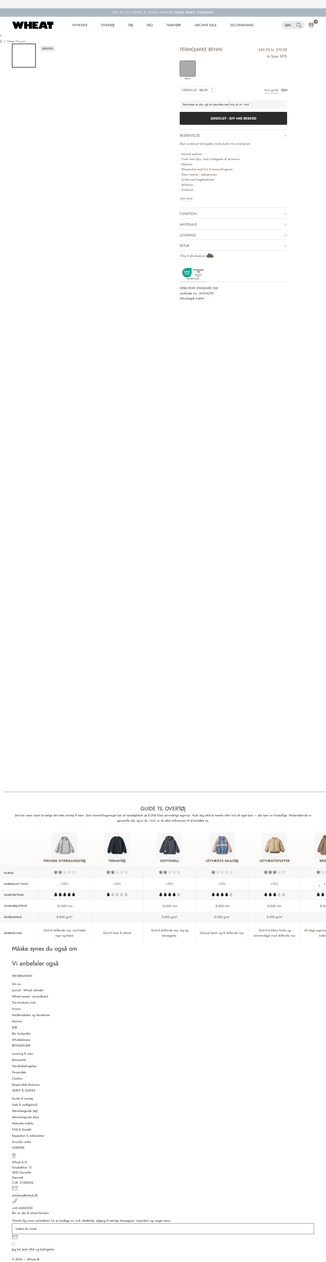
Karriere (17, 1021)
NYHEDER (79, 25)
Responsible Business (25, 1084)
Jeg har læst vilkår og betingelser (33, 1249)
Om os (16, 984)
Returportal (19, 1060)
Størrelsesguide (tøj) (25, 1111)
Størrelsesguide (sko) (25, 1117)
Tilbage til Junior (16, 41)
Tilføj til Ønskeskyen (193, 256)
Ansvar (16, 1008)
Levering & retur (22, 1053)
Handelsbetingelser (24, 1066)
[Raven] (188, 69)
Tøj (130, 25)
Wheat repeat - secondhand (30, 996)
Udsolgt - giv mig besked (233, 118)
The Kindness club (24, 1002)
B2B (14, 1027)
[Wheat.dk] (33, 25)
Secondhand (242, 25)
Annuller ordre (21, 1142)
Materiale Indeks (22, 1123)
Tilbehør (173, 25)
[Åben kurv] (311, 25)
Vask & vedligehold (24, 1104)
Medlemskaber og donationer (31, 1015)
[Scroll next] (319, 886)
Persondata (19, 1072)
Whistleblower (21, 1040)
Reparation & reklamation (28, 1135)
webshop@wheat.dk (25, 1195)
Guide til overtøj (22, 1098)
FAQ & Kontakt (21, 1129)
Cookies (17, 1078)
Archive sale (206, 25)
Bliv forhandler (21, 1033)
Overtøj (107, 25)
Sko (150, 25)
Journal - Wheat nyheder (28, 990)
